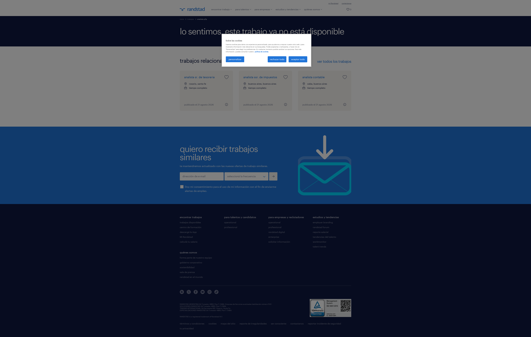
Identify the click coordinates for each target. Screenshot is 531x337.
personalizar (235, 59)
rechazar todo (277, 59)
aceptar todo (298, 59)
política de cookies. (262, 52)
